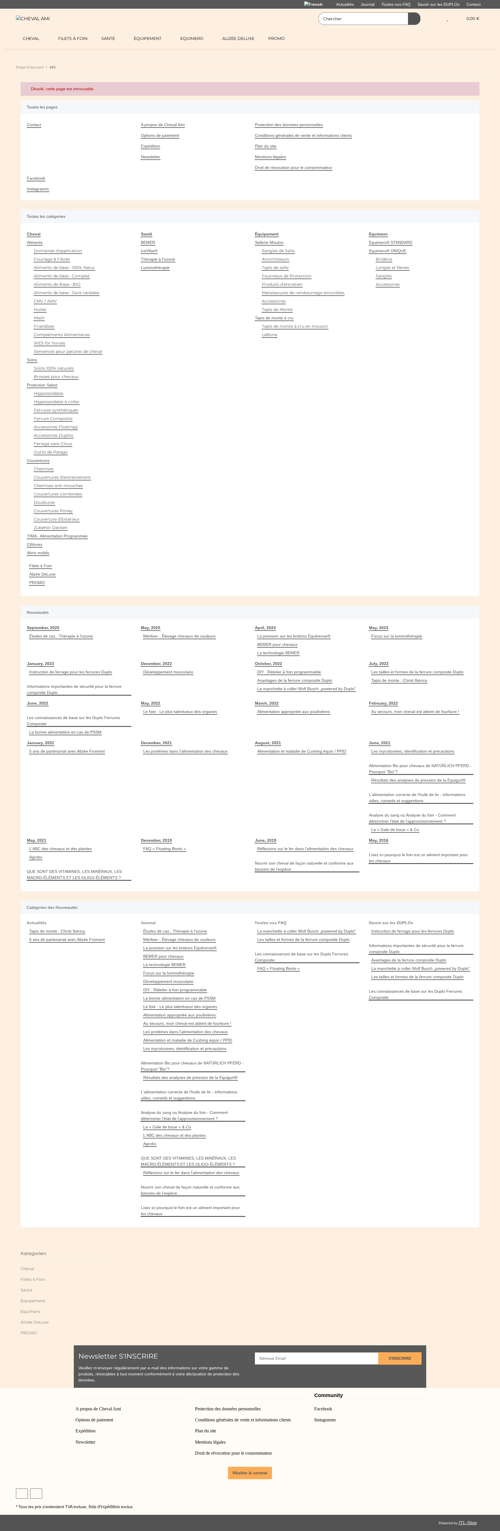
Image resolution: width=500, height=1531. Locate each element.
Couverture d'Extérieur (57, 519)
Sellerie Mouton (269, 242)
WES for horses (49, 343)
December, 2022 (156, 663)
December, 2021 (156, 742)
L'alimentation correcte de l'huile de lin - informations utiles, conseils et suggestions (417, 797)
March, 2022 (267, 703)
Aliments (35, 242)
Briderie (384, 259)
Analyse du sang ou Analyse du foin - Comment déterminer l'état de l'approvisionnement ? (412, 818)
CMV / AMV (45, 301)
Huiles (40, 309)
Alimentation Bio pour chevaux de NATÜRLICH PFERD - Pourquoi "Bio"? (420, 768)
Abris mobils (38, 552)
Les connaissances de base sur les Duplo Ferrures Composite (73, 720)
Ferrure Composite (53, 418)
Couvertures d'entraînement (62, 477)
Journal (148, 922)
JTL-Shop (467, 1522)
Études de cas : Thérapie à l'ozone (61, 636)
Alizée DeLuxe (42, 574)
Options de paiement (160, 135)
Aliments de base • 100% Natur (64, 267)
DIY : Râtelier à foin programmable (289, 672)
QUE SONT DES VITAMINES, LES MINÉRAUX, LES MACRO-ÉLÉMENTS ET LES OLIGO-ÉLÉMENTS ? (74, 874)
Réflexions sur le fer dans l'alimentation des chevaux (305, 848)
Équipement (33, 1300)
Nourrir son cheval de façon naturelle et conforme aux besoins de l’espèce (304, 866)
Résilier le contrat (250, 1473)
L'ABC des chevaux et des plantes (60, 848)
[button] (436, 19)
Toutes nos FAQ (270, 922)
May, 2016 (378, 840)
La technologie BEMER (278, 653)
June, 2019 (265, 840)
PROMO (37, 582)
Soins (32, 360)
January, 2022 (40, 742)
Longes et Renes (392, 267)
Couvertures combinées (58, 494)
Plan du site (265, 146)
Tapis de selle (275, 267)
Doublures (44, 502)
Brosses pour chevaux (56, 376)
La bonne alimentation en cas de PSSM (65, 732)
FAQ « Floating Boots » (164, 848)
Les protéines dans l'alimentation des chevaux (185, 751)
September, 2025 (43, 627)
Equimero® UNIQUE (387, 250)
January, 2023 (40, 663)
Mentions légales (270, 156)
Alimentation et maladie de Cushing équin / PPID (301, 751)
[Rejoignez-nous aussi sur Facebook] (22, 1493)
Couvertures (38, 460)
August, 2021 (268, 742)
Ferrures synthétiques (56, 410)
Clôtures (34, 544)
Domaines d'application (58, 250)
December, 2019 (156, 840)
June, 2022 (37, 703)
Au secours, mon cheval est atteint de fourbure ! (415, 711)
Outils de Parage (50, 452)
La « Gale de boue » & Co (395, 829)
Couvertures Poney (53, 510)
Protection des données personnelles (289, 124)
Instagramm (38, 189)
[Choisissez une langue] (317, 4)
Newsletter (150, 156)
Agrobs (35, 857)
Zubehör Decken (50, 527)
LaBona (269, 334)
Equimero (31, 1311)
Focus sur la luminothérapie (396, 636)
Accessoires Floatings (56, 427)
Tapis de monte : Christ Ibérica (399, 680)
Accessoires (274, 301)
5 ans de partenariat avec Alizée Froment (67, 751)
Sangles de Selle (278, 250)
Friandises (44, 326)
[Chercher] (414, 18)
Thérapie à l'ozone (158, 259)
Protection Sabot (42, 385)
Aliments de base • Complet (62, 276)
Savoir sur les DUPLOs (391, 922)
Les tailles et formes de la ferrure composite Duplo (417, 672)
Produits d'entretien (282, 284)
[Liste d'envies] (447, 19)
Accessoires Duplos (53, 435)
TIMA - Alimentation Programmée (57, 536)
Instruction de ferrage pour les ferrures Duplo (70, 672)
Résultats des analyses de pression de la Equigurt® (418, 780)
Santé (26, 1290)
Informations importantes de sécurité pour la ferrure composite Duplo (74, 689)
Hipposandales (48, 393)
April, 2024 (265, 627)
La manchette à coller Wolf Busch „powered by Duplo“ (306, 688)
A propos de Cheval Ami (163, 124)
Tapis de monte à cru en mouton (295, 326)
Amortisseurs (275, 259)
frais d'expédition (104, 1506)
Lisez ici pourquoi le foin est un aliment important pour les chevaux (418, 857)
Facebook (36, 178)
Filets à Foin (40, 565)
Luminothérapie (155, 267)
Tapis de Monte (277, 309)
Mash (39, 317)
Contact (473, 4)
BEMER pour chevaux (277, 644)
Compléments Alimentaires (62, 334)
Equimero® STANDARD (390, 242)
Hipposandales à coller (56, 401)
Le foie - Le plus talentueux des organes (180, 711)
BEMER (148, 242)
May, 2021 (36, 840)
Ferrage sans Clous (53, 443)
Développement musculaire (168, 672)
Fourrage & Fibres (52, 259)
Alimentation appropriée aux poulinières (293, 711)
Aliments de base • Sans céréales (66, 292)
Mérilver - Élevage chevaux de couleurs (179, 636)
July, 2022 (379, 663)
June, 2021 (379, 742)
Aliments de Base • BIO (57, 284)
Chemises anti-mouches (58, 485)
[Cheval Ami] (33, 18)
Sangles (384, 276)
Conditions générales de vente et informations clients (303, 135)
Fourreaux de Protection (286, 276)
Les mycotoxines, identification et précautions (412, 751)
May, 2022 (150, 703)
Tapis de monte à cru (274, 318)
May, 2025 (150, 627)
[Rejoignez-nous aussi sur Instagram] (36, 1493)
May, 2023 (378, 627)
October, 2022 (268, 663)
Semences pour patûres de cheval (68, 351)
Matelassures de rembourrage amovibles (303, 292)
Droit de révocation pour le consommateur (293, 167)
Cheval (27, 1268)
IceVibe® (149, 250)
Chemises (44, 468)
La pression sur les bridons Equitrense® (293, 636)
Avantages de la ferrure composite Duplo (294, 680)
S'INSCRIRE (400, 1358)
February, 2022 (383, 703)
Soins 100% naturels (54, 368)
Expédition (150, 146)
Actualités (37, 922)
